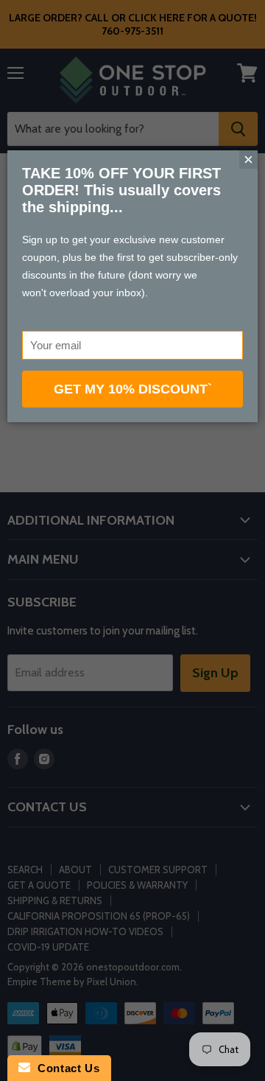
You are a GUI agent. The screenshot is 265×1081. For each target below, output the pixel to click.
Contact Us (64, 1068)
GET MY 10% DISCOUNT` (133, 389)
